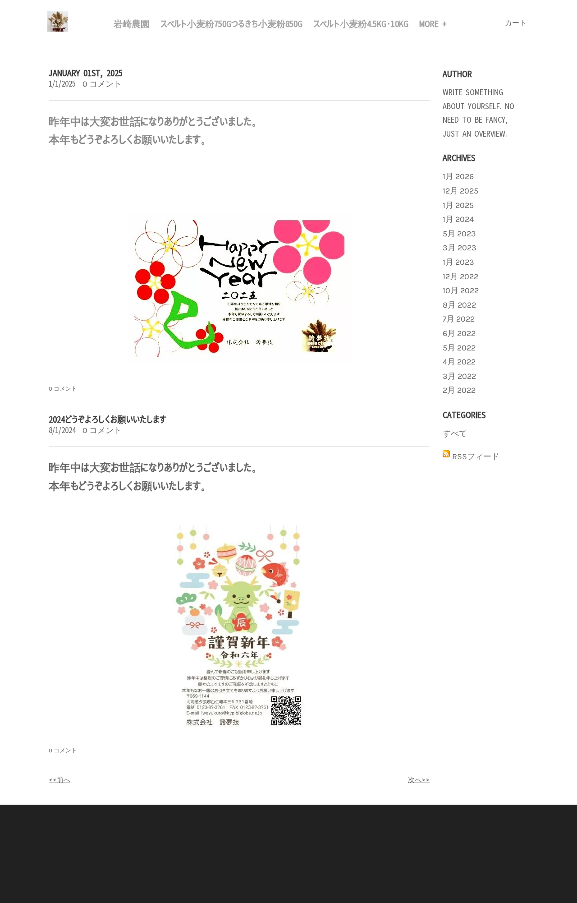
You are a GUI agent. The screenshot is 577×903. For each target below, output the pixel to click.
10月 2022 (461, 290)
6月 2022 (459, 333)
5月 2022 (459, 348)
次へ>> (419, 779)
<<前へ (59, 779)
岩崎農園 (132, 23)
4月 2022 (459, 362)
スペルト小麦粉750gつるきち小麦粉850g (231, 23)
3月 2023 (459, 248)
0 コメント (102, 84)
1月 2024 (458, 219)
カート (516, 22)
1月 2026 (458, 176)
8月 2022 (459, 305)
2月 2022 (459, 390)
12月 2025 (460, 191)
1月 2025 (458, 205)
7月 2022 (459, 319)
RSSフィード (475, 456)
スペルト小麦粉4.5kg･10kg (360, 23)
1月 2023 (458, 262)
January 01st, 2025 (86, 72)
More (430, 23)
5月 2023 (459, 234)
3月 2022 (459, 376)
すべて (455, 433)
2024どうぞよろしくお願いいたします (107, 418)
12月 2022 (460, 276)
